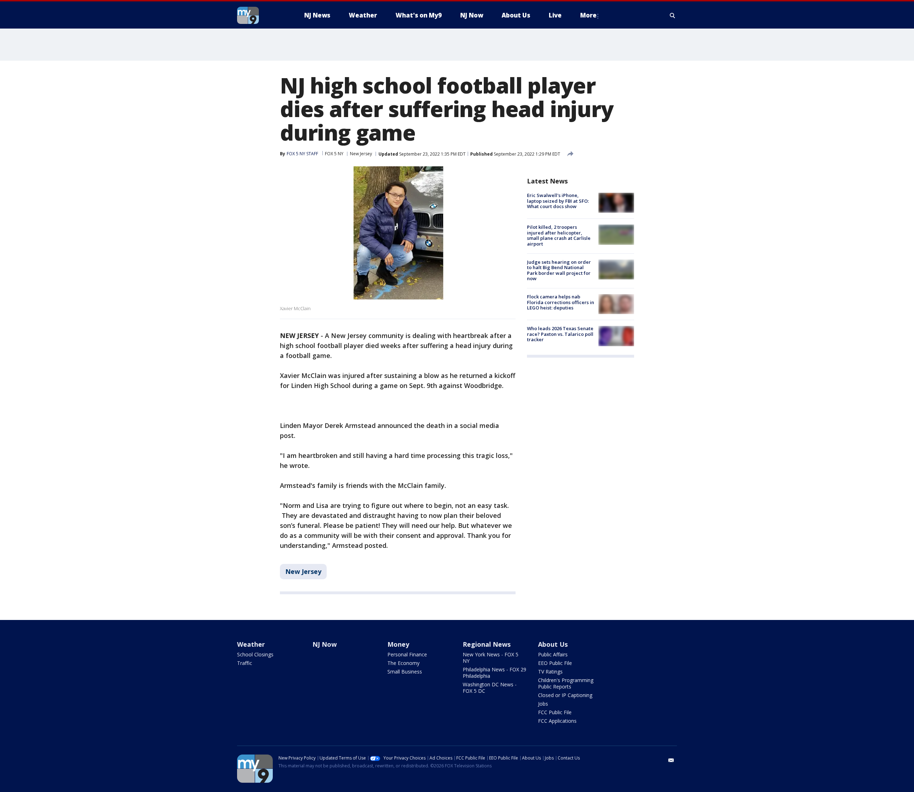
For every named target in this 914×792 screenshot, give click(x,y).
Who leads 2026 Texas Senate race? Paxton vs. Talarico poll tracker (560, 334)
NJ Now (324, 644)
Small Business (404, 671)
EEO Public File (555, 663)
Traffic (244, 663)
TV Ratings (550, 671)
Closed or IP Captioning (565, 695)
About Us (553, 644)
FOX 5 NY (334, 154)
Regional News (487, 644)
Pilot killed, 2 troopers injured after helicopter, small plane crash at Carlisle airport (559, 235)
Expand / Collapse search (672, 15)
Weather (251, 644)
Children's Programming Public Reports (565, 683)
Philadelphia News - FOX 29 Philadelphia (494, 672)
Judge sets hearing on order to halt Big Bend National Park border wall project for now (559, 270)
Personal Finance (407, 654)
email (671, 760)
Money (398, 644)
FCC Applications (557, 720)
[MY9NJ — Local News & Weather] (260, 15)
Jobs (543, 703)
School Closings (255, 654)
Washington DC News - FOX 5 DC (490, 687)
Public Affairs (553, 654)
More (588, 15)
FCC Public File (555, 712)
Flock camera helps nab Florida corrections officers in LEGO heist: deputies (560, 302)
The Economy (403, 663)
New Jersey (361, 154)
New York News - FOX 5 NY (490, 657)
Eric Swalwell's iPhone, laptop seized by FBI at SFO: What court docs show (558, 201)
